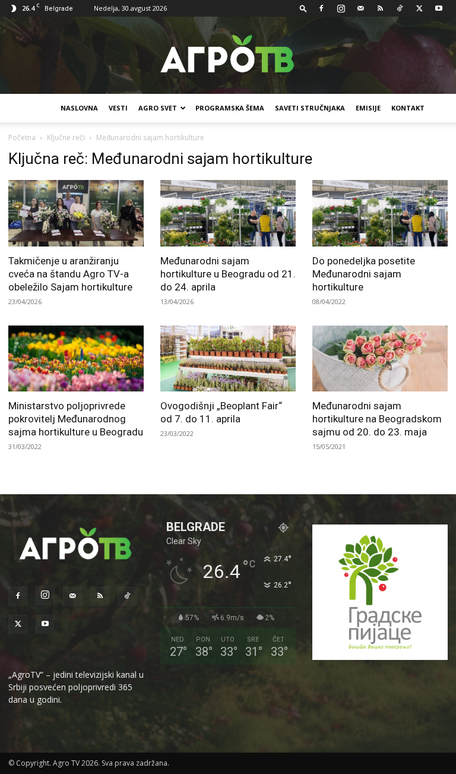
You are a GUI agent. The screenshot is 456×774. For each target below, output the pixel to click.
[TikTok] (399, 8)
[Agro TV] (228, 56)
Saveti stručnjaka (310, 107)
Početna (22, 137)
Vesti (118, 107)
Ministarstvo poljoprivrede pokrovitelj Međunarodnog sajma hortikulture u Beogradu (75, 419)
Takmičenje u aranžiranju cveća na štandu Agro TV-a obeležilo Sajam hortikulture (70, 274)
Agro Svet (157, 107)
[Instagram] (341, 8)
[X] (419, 8)
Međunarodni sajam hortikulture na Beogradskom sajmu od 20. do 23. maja (377, 419)
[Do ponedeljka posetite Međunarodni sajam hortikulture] (380, 213)
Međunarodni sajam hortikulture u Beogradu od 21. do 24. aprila (228, 274)
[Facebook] (321, 8)
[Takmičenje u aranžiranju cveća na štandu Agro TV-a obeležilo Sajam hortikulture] (76, 213)
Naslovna (79, 107)
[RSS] (380, 8)
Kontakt (408, 107)
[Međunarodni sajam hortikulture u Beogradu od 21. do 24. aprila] (228, 213)
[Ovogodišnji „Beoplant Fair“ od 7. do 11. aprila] (228, 359)
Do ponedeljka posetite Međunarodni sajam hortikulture (363, 274)
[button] (303, 8)
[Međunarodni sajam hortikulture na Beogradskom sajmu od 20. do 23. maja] (380, 359)
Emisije (368, 107)
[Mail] (360, 8)
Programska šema (229, 107)
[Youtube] (439, 8)
